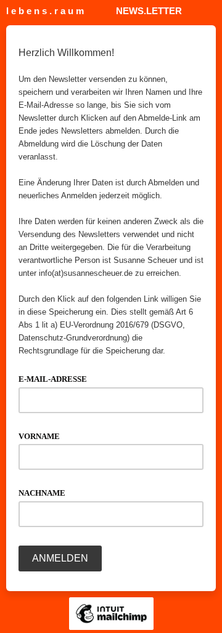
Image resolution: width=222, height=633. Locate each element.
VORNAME (43, 435)
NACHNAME (45, 492)
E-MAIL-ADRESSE (56, 378)
